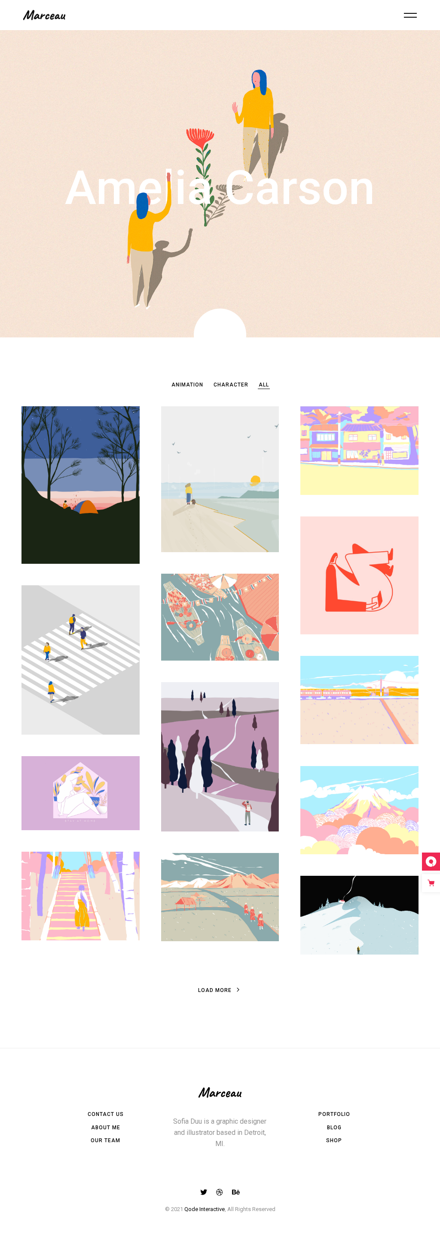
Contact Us (106, 1114)
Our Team (105, 1140)
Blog (334, 1128)
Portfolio (334, 1114)
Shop (334, 1140)
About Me (105, 1128)
